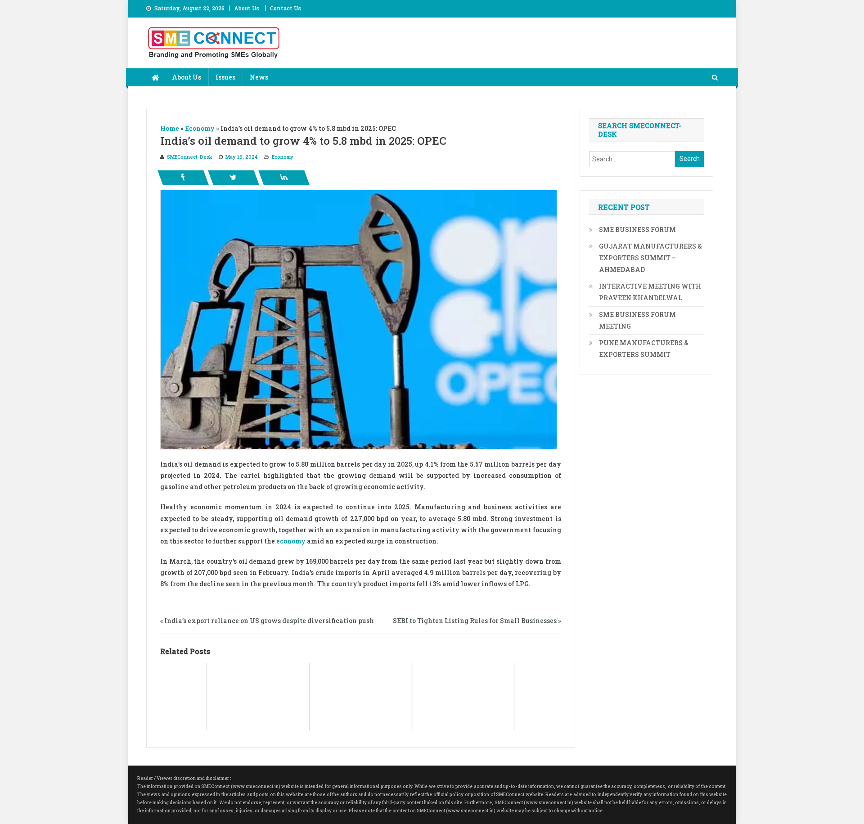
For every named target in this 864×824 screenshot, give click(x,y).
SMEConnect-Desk (189, 156)
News (259, 77)
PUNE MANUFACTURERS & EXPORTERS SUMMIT (643, 349)
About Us (246, 8)
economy (291, 541)
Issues (225, 77)
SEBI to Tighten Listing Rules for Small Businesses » (477, 620)
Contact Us (285, 8)
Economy (282, 156)
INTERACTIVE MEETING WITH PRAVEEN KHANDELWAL (650, 292)
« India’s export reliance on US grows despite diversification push (267, 620)
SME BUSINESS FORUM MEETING (637, 320)
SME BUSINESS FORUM (637, 229)
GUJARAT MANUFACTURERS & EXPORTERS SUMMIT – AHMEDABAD (650, 258)
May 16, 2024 (241, 156)
